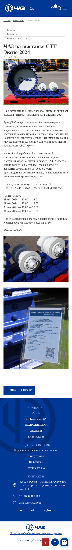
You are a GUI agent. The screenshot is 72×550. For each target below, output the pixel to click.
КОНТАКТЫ (36, 436)
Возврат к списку (19, 390)
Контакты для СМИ (17, 38)
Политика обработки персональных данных (36, 533)
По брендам (36, 461)
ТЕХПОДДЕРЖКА (36, 424)
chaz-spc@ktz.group (30, 502)
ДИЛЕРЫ (36, 430)
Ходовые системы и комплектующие (36, 450)
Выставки (12, 34)
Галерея (11, 30)
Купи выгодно (36, 467)
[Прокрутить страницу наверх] (55, 542)
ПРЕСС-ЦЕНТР (36, 418)
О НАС (36, 412)
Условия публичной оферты (36, 540)
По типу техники (36, 456)
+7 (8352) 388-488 (29, 495)
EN (32, 8)
